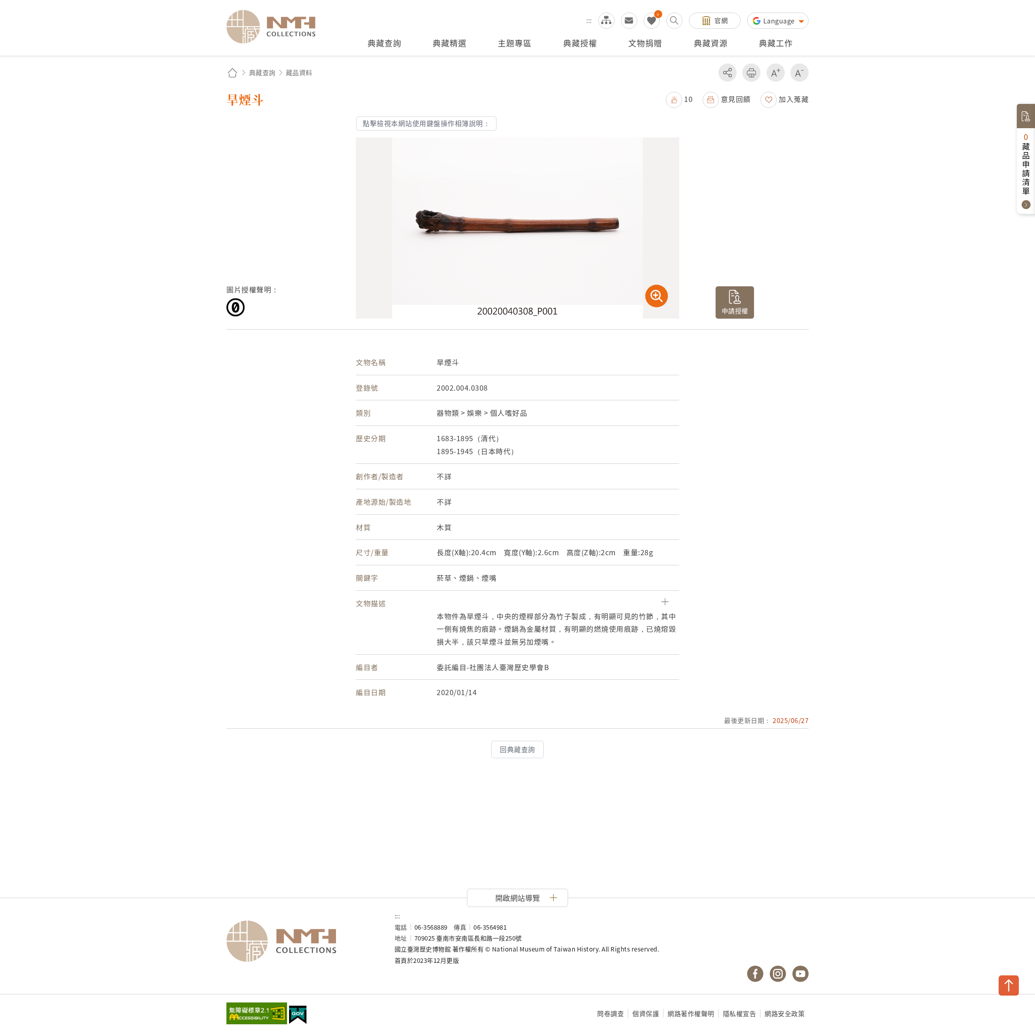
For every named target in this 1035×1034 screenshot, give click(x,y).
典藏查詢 (262, 72)
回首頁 (232, 72)
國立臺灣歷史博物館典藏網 (275, 27)
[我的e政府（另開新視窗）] (297, 1016)
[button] (679, 99)
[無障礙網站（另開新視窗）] (256, 1014)
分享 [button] (727, 72)
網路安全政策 (785, 1013)
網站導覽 (606, 21)
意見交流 (629, 21)
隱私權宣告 (739, 1013)
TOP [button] (1009, 985)
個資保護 (645, 1013)
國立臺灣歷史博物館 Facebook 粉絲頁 (755, 974)
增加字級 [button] (776, 72)
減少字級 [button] (799, 72)
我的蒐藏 (652, 21)
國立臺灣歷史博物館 (302, 941)
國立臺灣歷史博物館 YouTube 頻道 (800, 974)
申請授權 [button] (735, 310)
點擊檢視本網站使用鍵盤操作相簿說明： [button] (426, 123)
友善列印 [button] (751, 72)
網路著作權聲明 (690, 1013)
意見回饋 (736, 99)
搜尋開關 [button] (674, 21)
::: (589, 20)
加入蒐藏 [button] (794, 99)
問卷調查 (610, 1013)
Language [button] (780, 20)
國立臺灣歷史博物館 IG (778, 974)
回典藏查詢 (517, 749)
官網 (721, 20)
